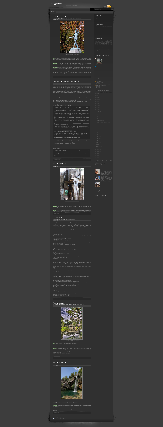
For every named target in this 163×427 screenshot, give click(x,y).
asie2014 (98, 42)
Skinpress (67, 423)
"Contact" (85, 101)
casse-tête (111, 43)
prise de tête (99, 50)
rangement (107, 50)
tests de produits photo (77, 123)
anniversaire (110, 41)
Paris (109, 47)
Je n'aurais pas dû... (104, 169)
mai (98, 138)
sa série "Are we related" (67, 130)
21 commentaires (57, 159)
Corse (97, 44)
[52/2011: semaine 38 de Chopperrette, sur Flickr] (72, 199)
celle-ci (81, 225)
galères (99, 46)
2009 (98, 151)
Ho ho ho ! (98, 86)
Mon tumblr (97, 197)
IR (111, 46)
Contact (97, 21)
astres (100, 42)
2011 (98, 111)
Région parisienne (63, 18)
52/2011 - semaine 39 (59, 17)
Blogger (74, 423)
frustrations (96, 46)
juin (98, 136)
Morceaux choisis (98, 19)
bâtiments (111, 42)
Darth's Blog (99, 66)
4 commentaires (56, 298)
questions (105, 50)
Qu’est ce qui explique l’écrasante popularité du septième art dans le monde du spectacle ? (103, 73)
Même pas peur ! (103, 182)
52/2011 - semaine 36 (59, 362)
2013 (98, 107)
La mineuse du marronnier (63, 72)
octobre (99, 116)
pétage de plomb (102, 49)
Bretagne (102, 43)
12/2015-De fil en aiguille (105, 40)
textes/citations (104, 53)
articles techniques (86, 123)
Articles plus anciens (87, 416)
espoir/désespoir (97, 45)
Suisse (102, 53)
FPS (109, 45)
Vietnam (111, 53)
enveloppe (111, 44)
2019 (98, 95)
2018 (98, 97)
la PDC (87, 107)
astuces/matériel (103, 42)
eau (59, 304)
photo (59, 18)
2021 (98, 93)
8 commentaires (56, 213)
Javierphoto (99, 81)
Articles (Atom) (59, 417)
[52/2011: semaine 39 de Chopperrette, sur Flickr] (72, 53)
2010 (98, 149)
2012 (98, 109)
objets (101, 47)
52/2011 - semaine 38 (59, 164)
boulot (99, 43)
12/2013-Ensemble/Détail (98, 40)
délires (103, 44)
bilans (97, 43)
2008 (98, 153)
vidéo (109, 53)
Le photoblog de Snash (100, 77)
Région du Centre (65, 304)
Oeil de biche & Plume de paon (101, 85)
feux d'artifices (106, 45)
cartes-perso (107, 43)
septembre (99, 118)
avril (99, 140)
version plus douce (57, 356)
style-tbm (67, 18)
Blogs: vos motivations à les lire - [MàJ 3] (66, 81)
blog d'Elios (69, 140)
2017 (98, 99)
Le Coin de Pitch (99, 71)
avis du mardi (107, 42)
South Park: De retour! (100, 82)
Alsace (104, 41)
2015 (98, 103)
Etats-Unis (100, 45)
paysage (98, 49)
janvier (99, 146)
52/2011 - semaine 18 (104, 176)
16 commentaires (57, 358)
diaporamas (105, 44)
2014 (98, 105)
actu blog (99, 41)
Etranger (103, 45)
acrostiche (96, 41)
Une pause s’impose (100, 78)
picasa (107, 49)
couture (100, 44)
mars (99, 142)
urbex (107, 53)
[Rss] (108, 4)
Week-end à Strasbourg (98, 188)
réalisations (110, 50)
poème (109, 49)
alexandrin (102, 41)
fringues (111, 45)
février (99, 144)
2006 (98, 157)
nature (106, 46)
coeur (95, 44)
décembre (99, 112)
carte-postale (104, 43)
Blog (96, 18)
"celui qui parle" (82, 114)
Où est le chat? (57, 218)
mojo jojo (98, 58)
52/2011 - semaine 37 (59, 303)
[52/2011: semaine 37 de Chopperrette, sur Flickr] (72, 339)
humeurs (57, 82)
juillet (99, 134)
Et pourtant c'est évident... (99, 164)
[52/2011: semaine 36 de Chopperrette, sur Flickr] (72, 398)
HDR (60, 304)
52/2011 (57, 18)
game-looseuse (101, 46)
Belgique (96, 43)
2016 (98, 101)
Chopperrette (56, 3)
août (99, 132)
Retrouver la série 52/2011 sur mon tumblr (72, 54)
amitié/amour (107, 41)
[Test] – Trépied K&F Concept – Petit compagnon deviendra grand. (103, 68)
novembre (99, 114)
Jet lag (103, 59)
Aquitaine (96, 42)
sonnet (97, 53)
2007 (98, 155)
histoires (57, 219)
